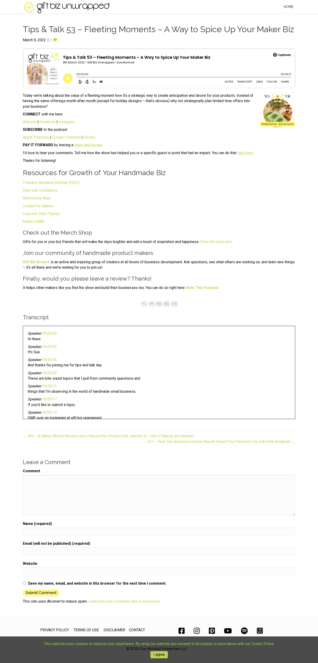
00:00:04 (50, 333)
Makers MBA (33, 221)
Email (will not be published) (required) (56, 543)
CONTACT (137, 630)
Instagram (67, 122)
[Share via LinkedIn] (166, 303)
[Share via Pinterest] (159, 303)
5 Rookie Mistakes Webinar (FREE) (51, 183)
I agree (159, 654)
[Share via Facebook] (144, 303)
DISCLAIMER (114, 630)
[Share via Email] (174, 303)
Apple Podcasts (36, 137)
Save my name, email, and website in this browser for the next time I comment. (97, 583)
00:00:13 (50, 386)
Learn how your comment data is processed (124, 601)
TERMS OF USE (86, 630)
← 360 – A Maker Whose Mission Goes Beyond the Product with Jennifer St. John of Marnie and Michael (108, 436)
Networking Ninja (36, 198)
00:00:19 (50, 412)
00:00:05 (50, 346)
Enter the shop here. (216, 242)
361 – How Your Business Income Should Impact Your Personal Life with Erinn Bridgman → (221, 441)
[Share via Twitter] (152, 303)
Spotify (89, 137)
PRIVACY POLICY (54, 630)
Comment (31, 471)
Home (289, 7)
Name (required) (37, 523)
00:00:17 (50, 399)
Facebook (48, 122)
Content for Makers (38, 206)
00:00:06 (50, 360)
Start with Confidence (40, 190)
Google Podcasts (66, 137)
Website (30, 122)
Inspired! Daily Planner (41, 214)
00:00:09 (50, 373)
